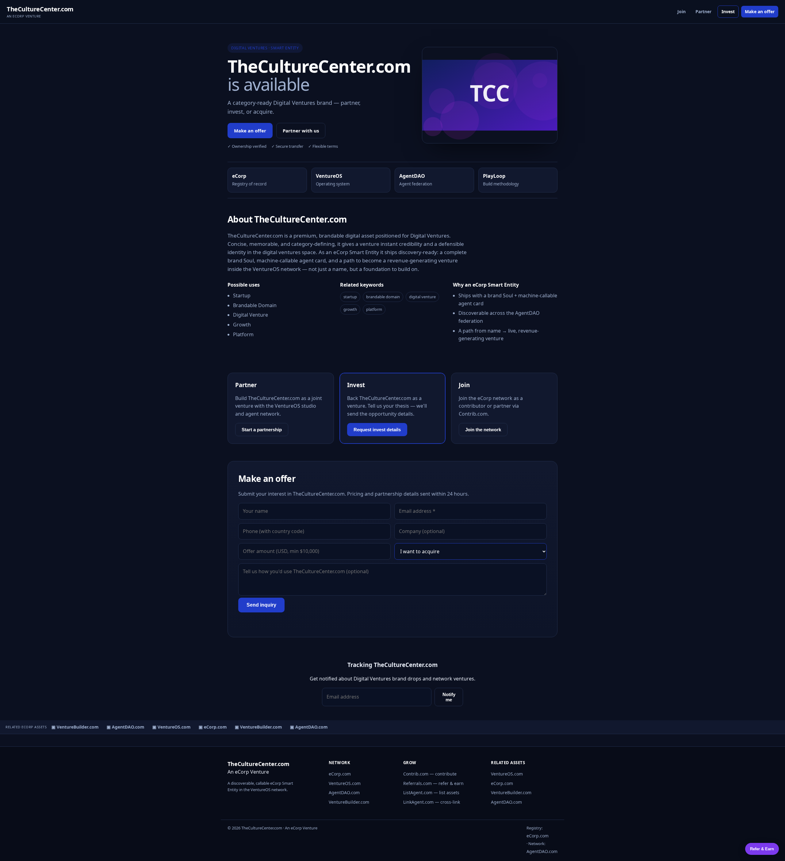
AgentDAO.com (344, 792)
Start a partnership (262, 429)
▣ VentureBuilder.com (70, 727)
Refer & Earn (762, 849)
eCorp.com (340, 774)
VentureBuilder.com (349, 802)
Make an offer (760, 11)
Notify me (448, 697)
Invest (728, 11)
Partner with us (301, 131)
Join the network (483, 429)
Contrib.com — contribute (430, 774)
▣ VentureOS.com (167, 727)
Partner (703, 11)
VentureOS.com (345, 783)
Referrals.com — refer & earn (433, 783)
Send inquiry (261, 605)
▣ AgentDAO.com (121, 727)
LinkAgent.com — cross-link (431, 802)
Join (681, 11)
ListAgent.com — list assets (431, 792)
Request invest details (377, 429)
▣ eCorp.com (208, 727)
